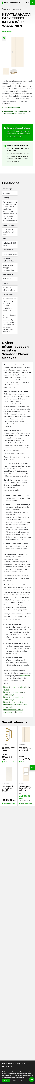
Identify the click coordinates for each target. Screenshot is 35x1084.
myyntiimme (25, 676)
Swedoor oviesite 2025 (13, 712)
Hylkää (14, 1081)
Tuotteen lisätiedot (12, 108)
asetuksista (19, 1077)
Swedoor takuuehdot (14, 710)
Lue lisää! (12, 151)
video (6, 690)
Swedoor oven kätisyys (14, 702)
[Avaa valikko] (32, 2)
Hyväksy (6, 1081)
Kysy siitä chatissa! (14, 136)
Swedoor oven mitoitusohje (16, 687)
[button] (4, 38)
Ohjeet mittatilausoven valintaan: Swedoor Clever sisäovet (17, 113)
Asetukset (23, 1081)
